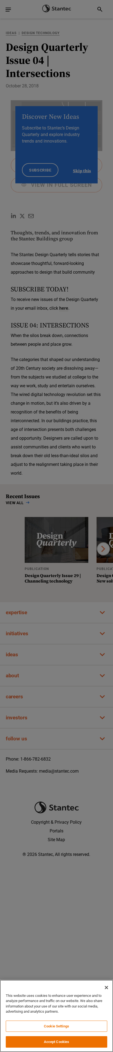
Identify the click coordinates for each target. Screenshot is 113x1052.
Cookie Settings (56, 1026)
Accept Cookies (56, 1042)
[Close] (106, 988)
